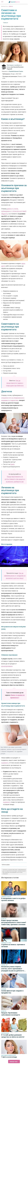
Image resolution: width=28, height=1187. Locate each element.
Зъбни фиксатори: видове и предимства (12, 992)
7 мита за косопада (9, 1057)
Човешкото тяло (6, 942)
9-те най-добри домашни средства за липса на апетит (12, 1036)
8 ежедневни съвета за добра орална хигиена (13, 899)
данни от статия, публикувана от (13, 211)
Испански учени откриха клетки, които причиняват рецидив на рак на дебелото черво (12, 969)
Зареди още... (14, 1061)
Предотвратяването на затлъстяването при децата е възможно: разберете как (15, 479)
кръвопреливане (6, 666)
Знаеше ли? (4, 965)
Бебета (11, 6)
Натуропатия (5, 1033)
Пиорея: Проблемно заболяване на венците (10, 1014)
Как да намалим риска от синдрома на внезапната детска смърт (14, 575)
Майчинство (4, 6)
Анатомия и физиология (8, 1055)
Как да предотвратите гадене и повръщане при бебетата (14, 383)
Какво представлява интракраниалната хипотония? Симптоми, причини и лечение (13, 922)
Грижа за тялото (6, 896)
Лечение (3, 989)
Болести (3, 918)
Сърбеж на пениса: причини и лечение (13, 946)
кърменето (7, 802)
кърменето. (5, 763)
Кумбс (12, 464)
